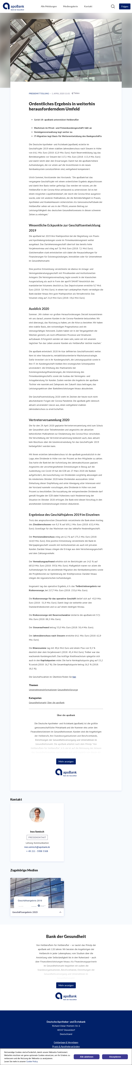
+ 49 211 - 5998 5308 (37, 851)
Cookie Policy (32, 1061)
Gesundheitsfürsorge (67, 689)
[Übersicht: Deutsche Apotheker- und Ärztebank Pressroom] (13, 6)
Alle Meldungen (49, 6)
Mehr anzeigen (66, 761)
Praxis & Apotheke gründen (66, 1046)
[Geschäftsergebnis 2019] (37, 893)
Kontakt (88, 6)
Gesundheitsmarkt (38, 702)
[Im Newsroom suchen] (113, 6)
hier (74, 676)
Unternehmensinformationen (43, 689)
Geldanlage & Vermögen (66, 1042)
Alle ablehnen (86, 1057)
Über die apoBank (55, 702)
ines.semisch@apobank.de (37, 847)
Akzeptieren (115, 1057)
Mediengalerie (70, 6)
